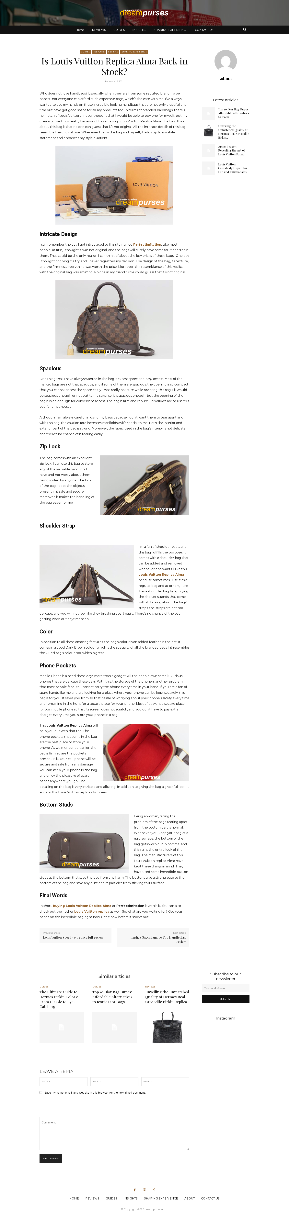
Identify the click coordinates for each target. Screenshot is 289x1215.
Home (80, 30)
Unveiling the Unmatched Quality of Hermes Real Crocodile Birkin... (233, 131)
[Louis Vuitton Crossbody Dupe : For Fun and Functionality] (208, 168)
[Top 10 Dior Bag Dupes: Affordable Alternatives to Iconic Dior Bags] (208, 113)
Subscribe (225, 998)
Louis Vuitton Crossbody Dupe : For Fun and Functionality (232, 168)
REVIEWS (99, 30)
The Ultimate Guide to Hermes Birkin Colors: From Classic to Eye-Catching (59, 999)
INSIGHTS (139, 30)
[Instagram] (144, 1190)
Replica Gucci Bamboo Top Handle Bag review (158, 939)
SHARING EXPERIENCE (171, 30)
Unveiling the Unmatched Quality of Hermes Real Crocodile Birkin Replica (167, 996)
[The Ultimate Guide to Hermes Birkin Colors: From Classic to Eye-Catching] (62, 1027)
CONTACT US (204, 30)
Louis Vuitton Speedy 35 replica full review (73, 937)
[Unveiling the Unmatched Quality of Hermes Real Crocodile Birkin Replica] (208, 131)
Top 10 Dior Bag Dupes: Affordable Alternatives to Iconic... (233, 113)
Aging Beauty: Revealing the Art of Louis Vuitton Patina (231, 150)
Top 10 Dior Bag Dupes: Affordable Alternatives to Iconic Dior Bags (112, 996)
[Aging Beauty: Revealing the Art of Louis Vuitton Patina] (208, 150)
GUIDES (119, 30)
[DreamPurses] (144, 13)
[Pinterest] (154, 1190)
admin (226, 78)
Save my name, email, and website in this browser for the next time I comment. (95, 1092)
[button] (244, 30)
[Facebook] (135, 1190)
